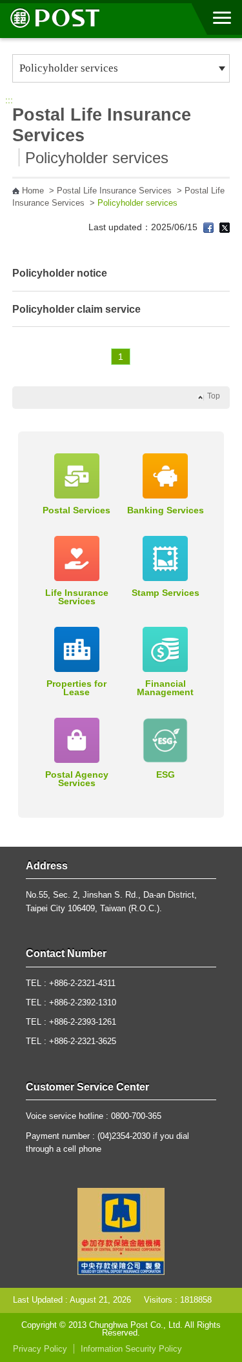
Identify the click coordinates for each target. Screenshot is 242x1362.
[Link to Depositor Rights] (121, 1230)
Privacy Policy (40, 1349)
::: (9, 100)
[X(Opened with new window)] (224, 227)
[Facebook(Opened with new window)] (208, 227)
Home (33, 190)
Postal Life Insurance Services (114, 190)
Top (213, 396)
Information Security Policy (131, 1349)
